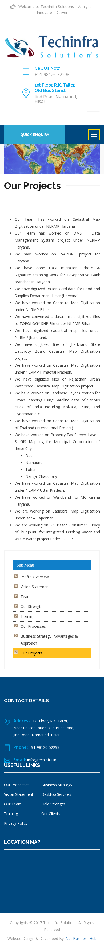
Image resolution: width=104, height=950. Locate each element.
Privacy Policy (15, 823)
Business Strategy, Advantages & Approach (49, 640)
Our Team (13, 803)
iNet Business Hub (81, 938)
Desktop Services (56, 794)
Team (26, 596)
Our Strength (32, 606)
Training (27, 616)
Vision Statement (35, 586)
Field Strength (53, 803)
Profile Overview (35, 576)
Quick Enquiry (34, 134)
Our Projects (31, 653)
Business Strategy (56, 784)
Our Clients (50, 813)
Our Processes (33, 626)
